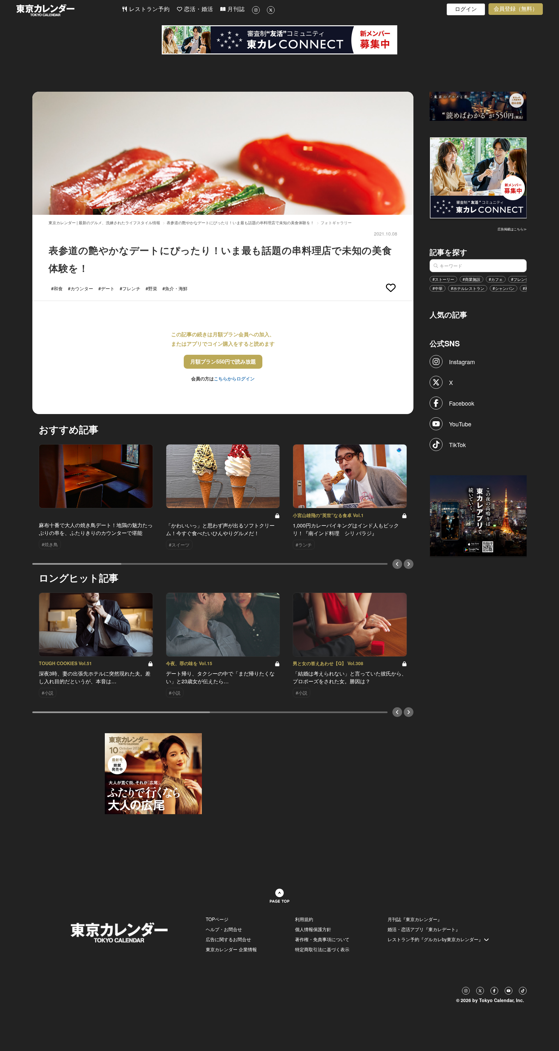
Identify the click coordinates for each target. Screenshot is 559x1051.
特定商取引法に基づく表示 (322, 949)
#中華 (438, 288)
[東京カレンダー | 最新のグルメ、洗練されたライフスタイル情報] (69, 10)
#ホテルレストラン (467, 288)
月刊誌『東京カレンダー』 (415, 919)
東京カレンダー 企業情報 (231, 949)
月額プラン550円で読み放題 (223, 361)
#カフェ (496, 279)
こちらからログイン (234, 378)
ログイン (466, 9)
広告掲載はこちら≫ (512, 229)
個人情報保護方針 (313, 929)
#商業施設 (471, 279)
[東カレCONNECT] (279, 39)
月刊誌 (235, 9)
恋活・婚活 (197, 9)
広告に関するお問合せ (228, 939)
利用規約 (304, 919)
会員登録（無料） (516, 9)
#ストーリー (443, 279)
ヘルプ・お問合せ (224, 929)
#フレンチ (520, 279)
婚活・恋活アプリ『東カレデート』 (424, 929)
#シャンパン (503, 288)
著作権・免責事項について (322, 939)
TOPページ (217, 919)
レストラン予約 (148, 9)
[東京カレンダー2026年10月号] (153, 773)
